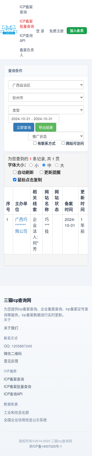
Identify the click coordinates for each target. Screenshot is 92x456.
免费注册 (56, 30)
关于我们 (11, 327)
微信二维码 (13, 353)
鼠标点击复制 (29, 180)
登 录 (40, 30)
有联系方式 (46, 143)
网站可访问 (74, 143)
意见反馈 (11, 360)
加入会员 (77, 30)
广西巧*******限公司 (21, 225)
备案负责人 (27, 52)
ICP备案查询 (26, 9)
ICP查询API (26, 38)
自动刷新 (25, 172)
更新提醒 (52, 172)
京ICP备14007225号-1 (45, 446)
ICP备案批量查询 (27, 23)
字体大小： (18, 165)
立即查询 (24, 127)
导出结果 (46, 127)
